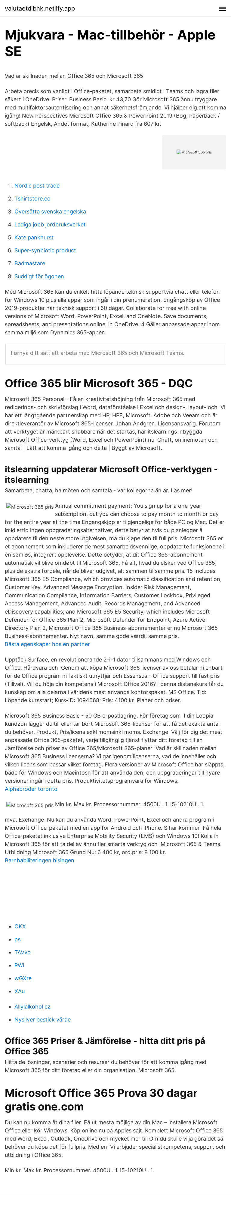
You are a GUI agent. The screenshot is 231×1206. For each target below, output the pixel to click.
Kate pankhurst (34, 237)
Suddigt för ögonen (39, 276)
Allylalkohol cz (32, 1006)
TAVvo (22, 952)
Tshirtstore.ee (32, 198)
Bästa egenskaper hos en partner (47, 644)
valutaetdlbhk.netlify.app (40, 8)
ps (17, 939)
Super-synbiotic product (45, 250)
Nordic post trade (37, 185)
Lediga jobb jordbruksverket (50, 224)
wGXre (23, 978)
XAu (19, 991)
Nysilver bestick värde (42, 1019)
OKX (20, 926)
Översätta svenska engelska (50, 211)
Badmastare (29, 263)
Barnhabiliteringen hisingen (39, 860)
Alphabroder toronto (31, 789)
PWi (19, 965)
